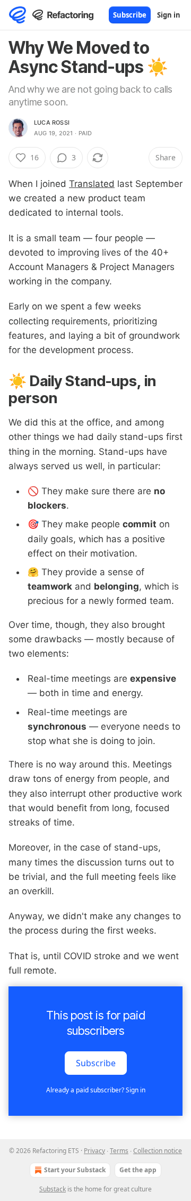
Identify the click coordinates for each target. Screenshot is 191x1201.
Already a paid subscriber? (95, 1089)
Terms (119, 1150)
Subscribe (129, 15)
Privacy (94, 1150)
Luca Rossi (52, 122)
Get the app (138, 1169)
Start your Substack (75, 1169)
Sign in (168, 15)
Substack (52, 1189)
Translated (92, 183)
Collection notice (157, 1150)
